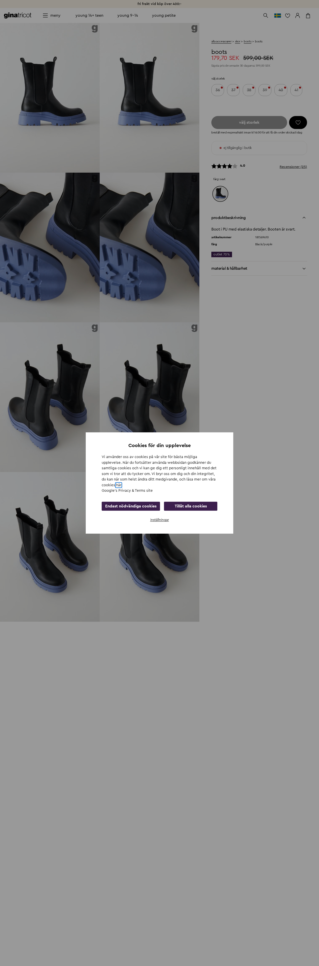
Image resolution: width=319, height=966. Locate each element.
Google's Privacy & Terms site (127, 490)
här (118, 485)
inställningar (159, 520)
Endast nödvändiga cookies (131, 506)
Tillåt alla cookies (191, 506)
